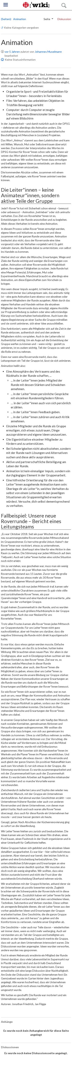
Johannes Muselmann (48, 51)
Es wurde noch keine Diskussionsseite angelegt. (36, 1053)
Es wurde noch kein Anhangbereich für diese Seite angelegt (36, 1032)
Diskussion (64, 19)
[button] (5, 4)
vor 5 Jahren (12, 51)
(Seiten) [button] (6, 19)
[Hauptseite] (36, 5)
